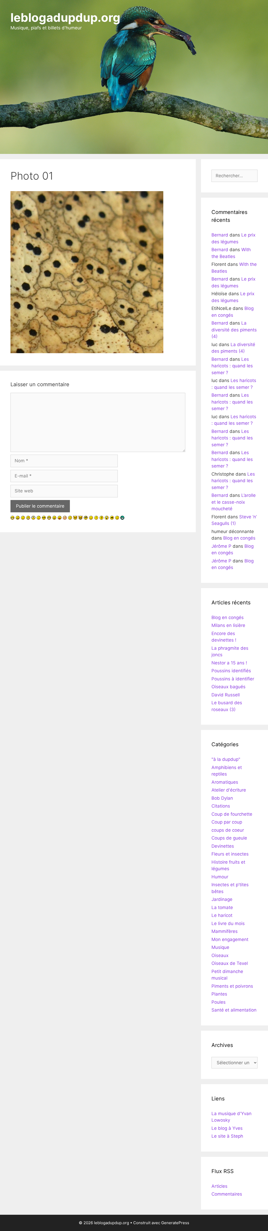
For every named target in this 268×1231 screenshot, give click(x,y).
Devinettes (222, 846)
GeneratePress (175, 1222)
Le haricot (221, 915)
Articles (219, 1186)
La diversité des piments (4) (234, 329)
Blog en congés (239, 538)
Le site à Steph (227, 1136)
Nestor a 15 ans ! (229, 662)
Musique (220, 947)
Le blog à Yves (227, 1128)
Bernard (219, 235)
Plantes (219, 994)
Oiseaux (219, 955)
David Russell (225, 694)
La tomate (222, 907)
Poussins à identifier (232, 678)
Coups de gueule (229, 838)
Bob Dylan (222, 798)
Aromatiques (224, 782)
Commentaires (226, 1194)
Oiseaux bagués (228, 686)
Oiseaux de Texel (229, 963)
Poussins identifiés (231, 670)
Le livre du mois (228, 923)
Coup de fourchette (231, 814)
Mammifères (224, 931)
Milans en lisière (228, 625)
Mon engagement (229, 939)
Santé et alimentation (233, 1010)
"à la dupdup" (225, 759)
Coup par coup (226, 822)
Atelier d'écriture (228, 790)
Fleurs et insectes (230, 854)
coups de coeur (227, 830)
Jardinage (221, 899)
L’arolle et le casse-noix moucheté (233, 502)
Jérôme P (221, 546)
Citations (220, 806)
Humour (219, 876)
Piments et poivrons (232, 986)
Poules (218, 1002)
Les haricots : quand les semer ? (232, 366)
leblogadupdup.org (65, 17)
